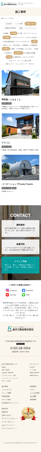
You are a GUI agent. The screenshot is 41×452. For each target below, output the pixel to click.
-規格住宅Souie (33, 375)
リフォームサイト (8, 428)
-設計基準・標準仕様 (7, 372)
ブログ (32, 390)
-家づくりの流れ (6, 381)
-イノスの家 (32, 370)
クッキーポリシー (8, 422)
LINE (28, 295)
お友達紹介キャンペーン (10, 403)
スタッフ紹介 (6, 399)
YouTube (13, 295)
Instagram (13, 290)
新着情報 (33, 386)
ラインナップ (34, 364)
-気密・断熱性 (6, 370)
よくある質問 (34, 393)
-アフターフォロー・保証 (9, 375)
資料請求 (5, 412)
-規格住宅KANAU (34, 372)
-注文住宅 (32, 367)
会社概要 (33, 396)
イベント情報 (6, 393)
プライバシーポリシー (9, 418)
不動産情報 (6, 396)
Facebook (29, 290)
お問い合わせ (6, 415)
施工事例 (5, 386)
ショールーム (6, 390)
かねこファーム (7, 425)
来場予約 (5, 408)
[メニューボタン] (38, 448)
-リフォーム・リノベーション (10, 378)
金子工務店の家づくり (9, 364)
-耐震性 (4, 367)
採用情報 (33, 399)
